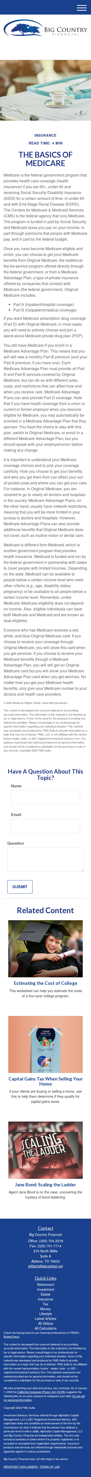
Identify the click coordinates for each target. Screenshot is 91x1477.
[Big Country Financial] (45, 28)
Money (45, 1308)
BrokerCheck (11, 1336)
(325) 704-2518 (48, 52)
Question (15, 843)
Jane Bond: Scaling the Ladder (45, 1184)
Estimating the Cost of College (45, 983)
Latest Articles (45, 1318)
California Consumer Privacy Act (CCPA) (41, 1392)
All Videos (45, 1323)
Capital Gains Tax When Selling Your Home (45, 1081)
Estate (45, 1294)
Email (16, 814)
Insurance (45, 1299)
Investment (45, 1289)
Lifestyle (45, 1313)
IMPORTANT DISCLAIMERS (21, 1467)
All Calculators (46, 1328)
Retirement (45, 1284)
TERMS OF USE (50, 1467)
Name (16, 786)
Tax (45, 1303)
